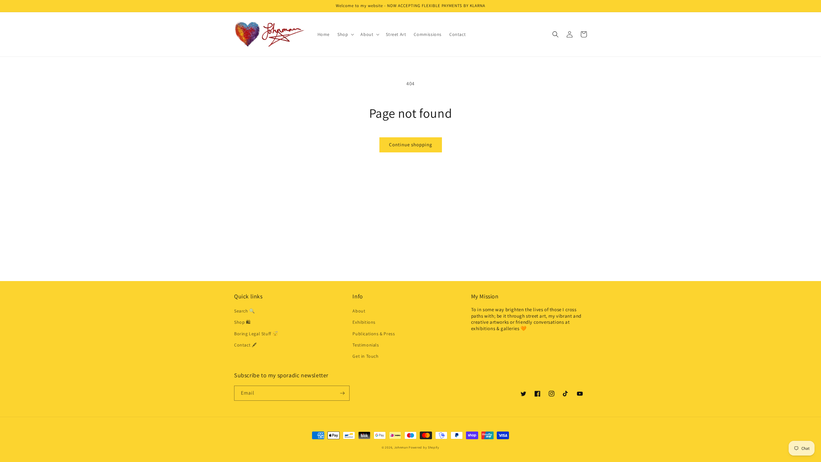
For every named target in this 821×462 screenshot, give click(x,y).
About (358, 311)
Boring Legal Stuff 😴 (256, 334)
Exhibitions (364, 322)
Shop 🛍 (242, 322)
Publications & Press (373, 334)
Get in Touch (365, 356)
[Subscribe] (342, 393)
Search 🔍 (244, 311)
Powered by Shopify (424, 447)
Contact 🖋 (245, 345)
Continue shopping (410, 144)
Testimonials (365, 345)
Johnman (401, 447)
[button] (345, 34)
